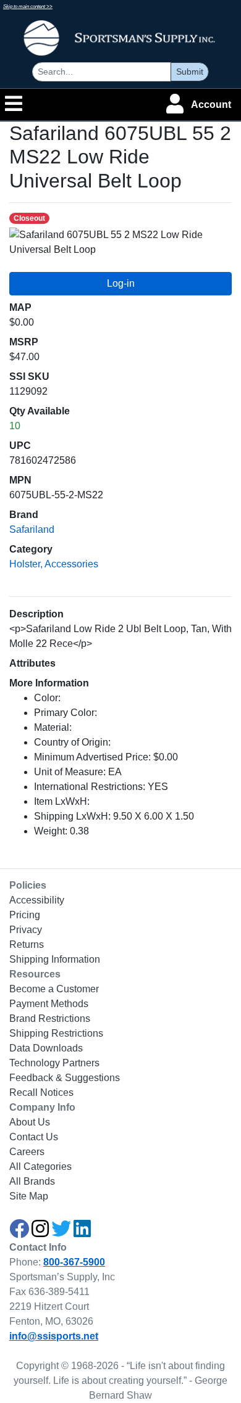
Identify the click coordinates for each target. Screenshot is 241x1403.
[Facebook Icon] (19, 1232)
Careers (26, 1151)
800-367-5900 (74, 1262)
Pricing (24, 915)
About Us (29, 1122)
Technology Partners (54, 1063)
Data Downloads (46, 1048)
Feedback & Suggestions (64, 1077)
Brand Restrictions (49, 1018)
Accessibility (36, 900)
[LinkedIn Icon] (82, 1232)
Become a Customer (54, 989)
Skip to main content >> (28, 6)
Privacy (25, 929)
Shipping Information (54, 959)
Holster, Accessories (53, 564)
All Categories (40, 1166)
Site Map (28, 1196)
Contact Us (33, 1137)
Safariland (31, 529)
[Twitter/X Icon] (61, 1232)
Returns (26, 944)
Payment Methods (48, 1003)
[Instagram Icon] (40, 1232)
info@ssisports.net (53, 1336)
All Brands (32, 1181)
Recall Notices (41, 1092)
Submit (189, 71)
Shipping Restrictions (56, 1033)
